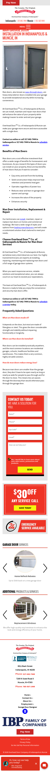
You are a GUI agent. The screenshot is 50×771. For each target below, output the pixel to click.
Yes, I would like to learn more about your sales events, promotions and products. (25, 461)
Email (11, 437)
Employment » (27, 704)
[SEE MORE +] (25, 561)
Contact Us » (27, 698)
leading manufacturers (24, 227)
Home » (27, 695)
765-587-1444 (40, 20)
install (22, 219)
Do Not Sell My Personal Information (25, 745)
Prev (5, 568)
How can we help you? (17, 445)
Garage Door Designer (27, 707)
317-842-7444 (22, 20)
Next (45, 568)
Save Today (25, 507)
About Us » (27, 701)
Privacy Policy (25, 742)
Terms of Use (25, 739)
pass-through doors (33, 92)
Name (11, 414)
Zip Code (13, 430)
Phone (12, 422)
